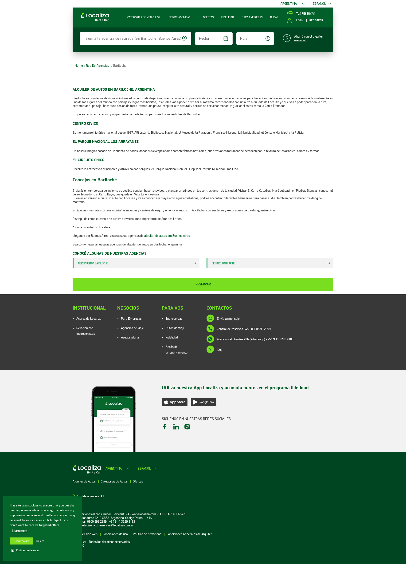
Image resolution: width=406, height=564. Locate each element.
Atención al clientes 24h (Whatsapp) (255, 339)
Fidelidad (172, 337)
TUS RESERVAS (305, 14)
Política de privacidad (147, 534)
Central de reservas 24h (244, 329)
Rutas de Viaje (175, 328)
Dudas (274, 17)
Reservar (203, 284)
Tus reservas (174, 319)
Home (79, 66)
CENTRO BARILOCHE (223, 263)
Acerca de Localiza (88, 319)
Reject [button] (40, 541)
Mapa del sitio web (85, 534)
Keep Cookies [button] (21, 541)
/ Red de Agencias (96, 66)
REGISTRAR (316, 20)
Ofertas (138, 481)
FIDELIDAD (227, 17)
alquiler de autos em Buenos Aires (167, 236)
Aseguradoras (130, 337)
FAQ (219, 350)
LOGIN (299, 20)
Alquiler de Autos (84, 481)
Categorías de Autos (114, 481)
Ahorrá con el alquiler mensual (308, 38)
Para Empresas (131, 319)
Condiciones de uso (116, 534)
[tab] (91, 496)
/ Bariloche (118, 66)
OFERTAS (208, 17)
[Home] (91, 21)
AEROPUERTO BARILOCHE (93, 263)
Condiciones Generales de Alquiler (189, 534)
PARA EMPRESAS (252, 17)
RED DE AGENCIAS (180, 17)
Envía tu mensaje (228, 319)
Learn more (19, 531)
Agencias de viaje (132, 328)
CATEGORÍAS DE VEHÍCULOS (143, 17)
